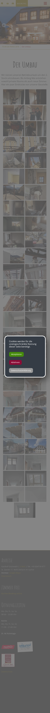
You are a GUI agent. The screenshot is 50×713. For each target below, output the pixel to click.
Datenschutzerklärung (21, 370)
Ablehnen (15, 362)
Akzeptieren (16, 354)
